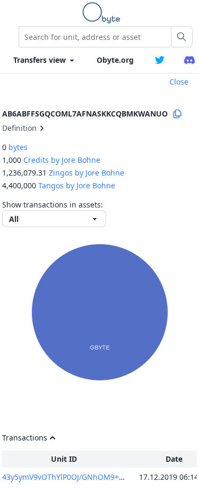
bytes (18, 147)
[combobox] (95, 36)
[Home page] (103, 13)
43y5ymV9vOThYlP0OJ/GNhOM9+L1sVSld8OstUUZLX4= (98, 477)
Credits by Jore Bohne (61, 160)
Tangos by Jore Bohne (76, 185)
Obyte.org (115, 60)
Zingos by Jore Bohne (86, 173)
